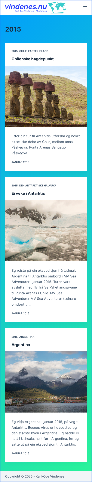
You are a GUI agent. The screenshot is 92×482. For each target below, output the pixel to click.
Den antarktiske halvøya (37, 185)
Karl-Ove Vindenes (50, 476)
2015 (15, 51)
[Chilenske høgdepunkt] (46, 96)
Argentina (26, 336)
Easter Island (38, 51)
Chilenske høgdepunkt (33, 59)
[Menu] (85, 8)
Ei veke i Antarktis (28, 193)
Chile (23, 51)
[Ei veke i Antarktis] (46, 230)
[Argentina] (46, 382)
